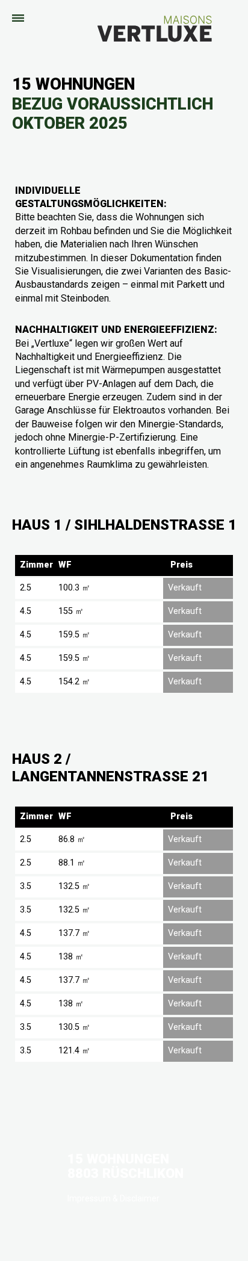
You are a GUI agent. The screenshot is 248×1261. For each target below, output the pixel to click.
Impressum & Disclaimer (113, 1198)
